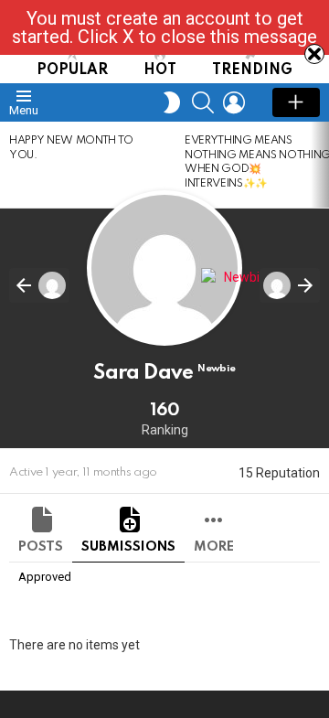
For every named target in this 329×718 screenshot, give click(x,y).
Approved (44, 577)
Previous (9, 165)
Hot (159, 70)
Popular (72, 70)
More (214, 547)
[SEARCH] (203, 102)
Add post (296, 102)
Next (320, 165)
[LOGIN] (234, 102)
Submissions (128, 547)
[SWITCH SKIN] (172, 102)
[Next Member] (290, 285)
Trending (252, 70)
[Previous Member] (39, 285)
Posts (40, 547)
